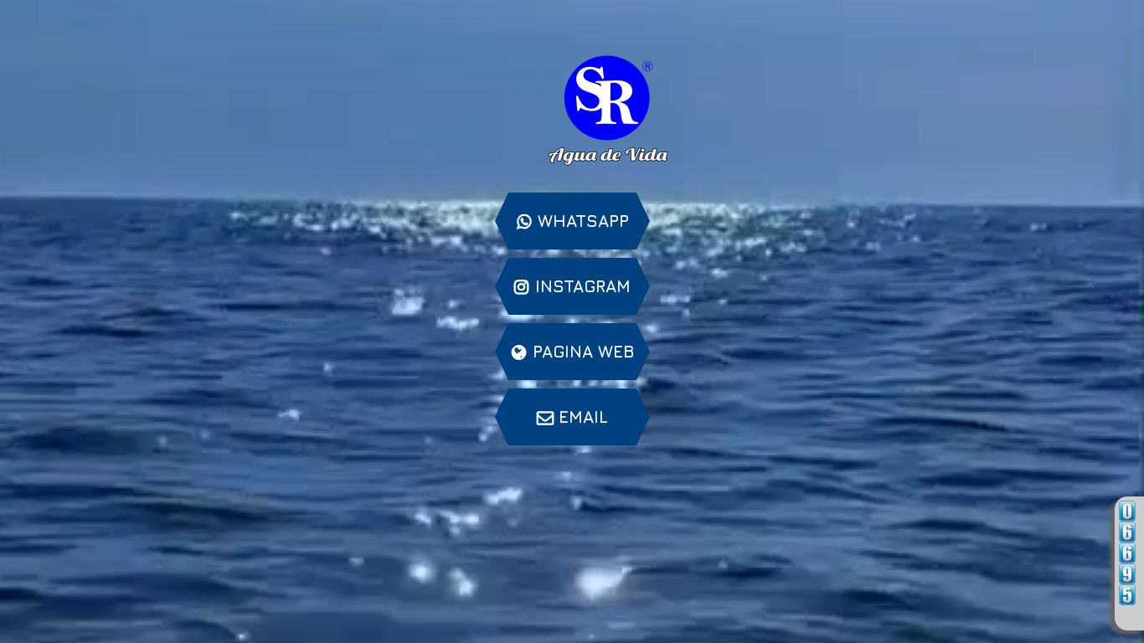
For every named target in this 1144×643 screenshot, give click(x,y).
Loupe (1127, 616)
